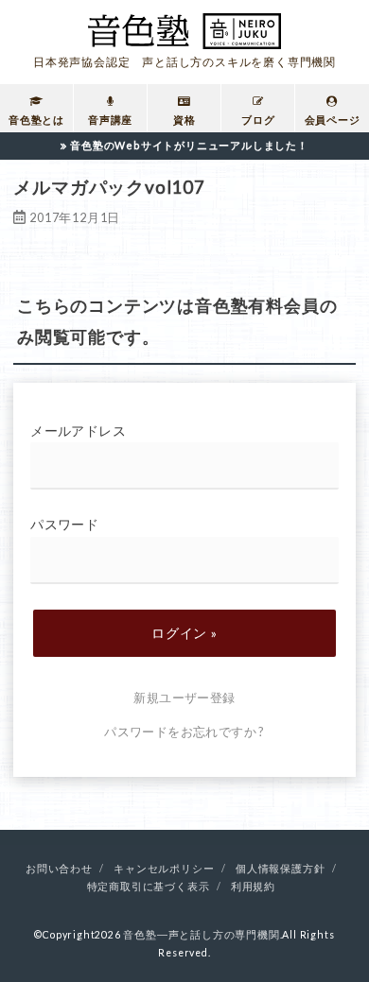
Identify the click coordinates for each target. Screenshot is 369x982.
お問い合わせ (59, 868)
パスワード (64, 524)
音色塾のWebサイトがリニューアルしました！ (189, 145)
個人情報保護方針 (280, 868)
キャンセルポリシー (164, 868)
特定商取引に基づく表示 (148, 886)
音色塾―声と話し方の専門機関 (201, 934)
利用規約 (253, 886)
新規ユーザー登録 (184, 697)
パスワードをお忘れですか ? (184, 731)
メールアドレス (77, 430)
